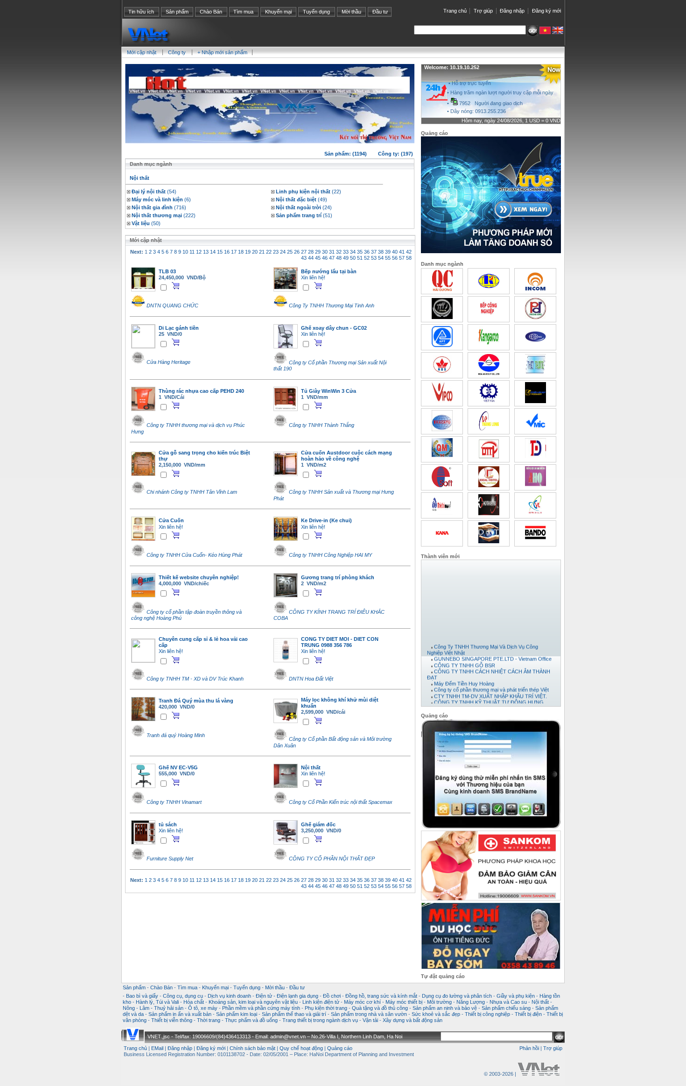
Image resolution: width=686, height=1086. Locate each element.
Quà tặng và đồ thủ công (380, 1008)
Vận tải (370, 1020)
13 (206, 252)
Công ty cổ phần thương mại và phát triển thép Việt (491, 684)
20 (255, 252)
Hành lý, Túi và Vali (157, 1002)
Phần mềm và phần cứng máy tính (261, 1008)
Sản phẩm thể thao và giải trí (294, 1014)
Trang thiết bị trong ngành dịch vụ (320, 1020)
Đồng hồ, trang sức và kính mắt (381, 996)
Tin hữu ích (141, 11)
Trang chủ (455, 11)
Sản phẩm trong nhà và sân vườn (369, 1014)
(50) (146, 223)
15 (220, 252)
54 (381, 258)
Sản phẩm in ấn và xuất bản (179, 1014)
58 (409, 258)
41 (402, 252)
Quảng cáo (339, 1048)
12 (199, 252)
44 (311, 258)
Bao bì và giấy (142, 996)
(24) (304, 207)
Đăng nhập (512, 11)
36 (367, 252)
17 (234, 252)
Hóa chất (193, 1002)
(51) (304, 215)
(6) (161, 199)
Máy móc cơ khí (362, 1002)
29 (318, 252)
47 (332, 258)
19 (248, 252)
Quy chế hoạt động (301, 1048)
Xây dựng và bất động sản (412, 1020)
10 (185, 252)
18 (241, 252)
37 (374, 252)
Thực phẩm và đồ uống (251, 1020)
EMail (157, 1048)
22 (269, 252)
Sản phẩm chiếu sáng (506, 1008)
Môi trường (439, 1002)
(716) (159, 207)
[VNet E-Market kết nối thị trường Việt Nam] (539, 1074)
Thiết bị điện (528, 1014)
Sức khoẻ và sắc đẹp (436, 1014)
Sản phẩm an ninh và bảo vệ (445, 1008)
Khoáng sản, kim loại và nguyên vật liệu (253, 1002)
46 (325, 258)
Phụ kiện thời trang (326, 1008)
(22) (308, 191)
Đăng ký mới (546, 11)
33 (346, 252)
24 (283, 252)
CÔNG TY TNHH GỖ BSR (464, 659)
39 (388, 252)
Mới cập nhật (141, 52)
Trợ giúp (483, 11)
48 (339, 258)
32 (339, 252)
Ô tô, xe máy (202, 1008)
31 (332, 252)
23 (276, 252)
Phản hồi (529, 1048)
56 (395, 258)
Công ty (177, 52)
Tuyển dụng (316, 11)
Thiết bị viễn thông (171, 1020)
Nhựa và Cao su (508, 1002)
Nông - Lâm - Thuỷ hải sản (153, 1008)
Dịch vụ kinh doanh (229, 996)
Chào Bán (211, 11)
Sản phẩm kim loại (236, 1014)
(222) (164, 215)
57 (402, 258)
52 (367, 258)
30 (325, 252)
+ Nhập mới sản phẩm (222, 52)
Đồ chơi (332, 996)
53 (374, 258)
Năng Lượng (470, 1002)
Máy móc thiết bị (403, 1002)
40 (395, 252)
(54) (154, 191)
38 (381, 252)
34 (353, 252)
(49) (301, 199)
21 (262, 252)
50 (353, 258)
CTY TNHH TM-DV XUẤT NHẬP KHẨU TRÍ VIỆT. (490, 690)
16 (227, 252)
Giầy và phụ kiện (516, 996)
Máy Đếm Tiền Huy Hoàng (464, 678)
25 (290, 252)
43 (304, 258)
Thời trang (208, 1020)
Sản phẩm (177, 11)
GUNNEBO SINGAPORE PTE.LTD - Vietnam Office (493, 653)
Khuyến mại (278, 11)
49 (346, 258)
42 (409, 252)
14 (213, 252)
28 (311, 252)
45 (318, 258)
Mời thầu (351, 11)
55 (388, 258)
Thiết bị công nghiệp (487, 1014)
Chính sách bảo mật (252, 1048)
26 (297, 252)
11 (192, 252)
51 (360, 258)
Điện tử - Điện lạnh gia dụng (287, 996)
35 (360, 252)
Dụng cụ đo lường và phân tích (457, 996)
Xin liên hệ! (313, 277)
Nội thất (540, 1002)
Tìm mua (243, 11)
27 (304, 252)
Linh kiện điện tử (320, 1002)
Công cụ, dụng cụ (183, 996)
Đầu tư (380, 11)
